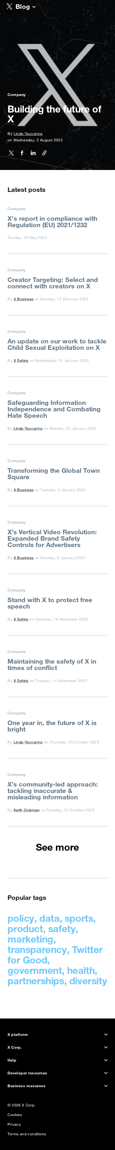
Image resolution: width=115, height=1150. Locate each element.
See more (57, 847)
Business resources (26, 1085)
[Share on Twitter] (11, 154)
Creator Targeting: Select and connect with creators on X (52, 282)
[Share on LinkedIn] (31, 154)
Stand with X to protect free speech (49, 603)
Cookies (14, 1113)
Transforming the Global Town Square (53, 473)
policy (20, 918)
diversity (88, 981)
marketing (30, 939)
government (34, 970)
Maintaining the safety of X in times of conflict (51, 664)
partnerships (35, 981)
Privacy (14, 1123)
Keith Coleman (27, 810)
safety (62, 929)
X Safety (21, 360)
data (49, 918)
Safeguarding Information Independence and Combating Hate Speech (54, 409)
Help (11, 1060)
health (81, 970)
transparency (37, 949)
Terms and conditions (26, 1133)
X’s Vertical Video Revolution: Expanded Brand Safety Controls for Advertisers (52, 538)
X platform (17, 1034)
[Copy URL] (42, 154)
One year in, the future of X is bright (52, 725)
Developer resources (27, 1073)
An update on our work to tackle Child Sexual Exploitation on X (56, 344)
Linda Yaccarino (28, 133)
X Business (24, 299)
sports (79, 918)
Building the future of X (54, 114)
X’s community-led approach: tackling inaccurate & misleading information (52, 790)
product (25, 929)
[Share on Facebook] (20, 154)
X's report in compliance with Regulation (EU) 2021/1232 (52, 221)
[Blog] (34, 7)
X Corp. (14, 1047)
